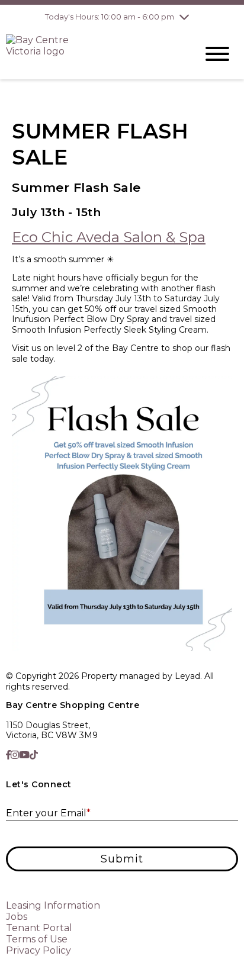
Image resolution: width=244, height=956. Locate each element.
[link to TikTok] (34, 755)
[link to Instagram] (15, 755)
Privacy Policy (38, 950)
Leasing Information (53, 905)
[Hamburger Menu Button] (217, 54)
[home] (92, 53)
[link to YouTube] (24, 755)
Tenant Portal (39, 928)
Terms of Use (37, 939)
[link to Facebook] (8, 755)
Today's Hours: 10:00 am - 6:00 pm (109, 16)
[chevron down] (184, 16)
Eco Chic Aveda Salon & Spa (109, 237)
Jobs (16, 916)
